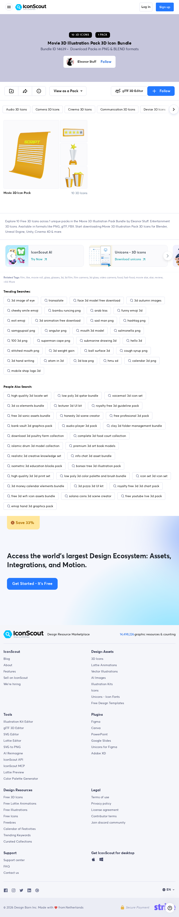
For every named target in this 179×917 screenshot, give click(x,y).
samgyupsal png (23, 331)
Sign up (164, 7)
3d (62, 277)
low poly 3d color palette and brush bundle (95, 476)
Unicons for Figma (104, 747)
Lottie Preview (13, 772)
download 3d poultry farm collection (37, 436)
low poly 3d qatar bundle (80, 396)
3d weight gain (63, 351)
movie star (142, 277)
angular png (57, 331)
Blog (6, 659)
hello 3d (136, 341)
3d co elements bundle (27, 406)
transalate (56, 300)
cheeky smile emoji (24, 310)
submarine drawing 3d (100, 341)
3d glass (94, 277)
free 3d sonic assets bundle (30, 416)
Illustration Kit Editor (18, 722)
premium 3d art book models (94, 446)
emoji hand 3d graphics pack (32, 506)
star (151, 277)
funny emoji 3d (132, 310)
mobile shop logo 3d (26, 371)
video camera (108, 277)
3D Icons (97, 659)
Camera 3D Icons (47, 109)
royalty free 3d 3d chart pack (138, 486)
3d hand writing (22, 361)
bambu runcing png (66, 310)
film (22, 277)
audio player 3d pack (81, 426)
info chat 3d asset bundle (93, 456)
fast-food (129, 277)
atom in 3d (56, 361)
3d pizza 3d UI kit (90, 486)
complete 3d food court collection (102, 436)
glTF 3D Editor (13, 728)
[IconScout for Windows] (101, 860)
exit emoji (18, 320)
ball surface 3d (99, 351)
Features (9, 671)
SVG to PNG (12, 747)
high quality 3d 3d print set (30, 476)
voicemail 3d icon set (127, 396)
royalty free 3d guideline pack (117, 406)
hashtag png (136, 320)
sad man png (104, 320)
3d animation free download (60, 320)
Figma (95, 722)
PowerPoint (99, 734)
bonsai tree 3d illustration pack (98, 466)
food (120, 277)
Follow (106, 62)
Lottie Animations (104, 665)
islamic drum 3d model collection (35, 446)
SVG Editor (11, 734)
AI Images (98, 678)
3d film (69, 277)
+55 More (9, 281)
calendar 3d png (144, 361)
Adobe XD (98, 753)
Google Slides (101, 741)
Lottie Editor (12, 741)
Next (167, 256)
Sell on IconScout (15, 678)
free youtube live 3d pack (143, 496)
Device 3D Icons (154, 109)
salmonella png (129, 331)
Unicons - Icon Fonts (105, 697)
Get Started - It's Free (32, 584)
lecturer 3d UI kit (70, 406)
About (7, 665)
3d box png (86, 361)
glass (47, 277)
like (28, 277)
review (159, 277)
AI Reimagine (13, 753)
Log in (145, 7)
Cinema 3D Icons (79, 109)
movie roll (37, 277)
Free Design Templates (107, 703)
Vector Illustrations (104, 671)
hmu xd (113, 361)
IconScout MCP (14, 766)
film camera (81, 277)
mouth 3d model (92, 331)
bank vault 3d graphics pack (31, 426)
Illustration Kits (102, 684)
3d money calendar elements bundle (37, 486)
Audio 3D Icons (16, 109)
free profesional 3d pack (131, 416)
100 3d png (19, 341)
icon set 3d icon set (153, 476)
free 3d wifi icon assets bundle (33, 496)
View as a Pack (66, 91)
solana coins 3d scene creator (90, 496)
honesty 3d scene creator (82, 416)
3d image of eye (23, 300)
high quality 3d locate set (29, 396)
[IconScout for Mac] (93, 860)
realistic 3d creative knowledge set (36, 456)
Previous (11, 256)
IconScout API (13, 760)
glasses (55, 277)
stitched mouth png (25, 351)
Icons (94, 690)
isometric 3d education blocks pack (36, 466)
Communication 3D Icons (117, 109)
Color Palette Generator (20, 779)
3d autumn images (147, 300)
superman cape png (55, 341)
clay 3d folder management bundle (136, 426)
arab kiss (101, 310)
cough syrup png (135, 351)
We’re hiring (12, 684)
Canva (96, 728)
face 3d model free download (98, 300)
